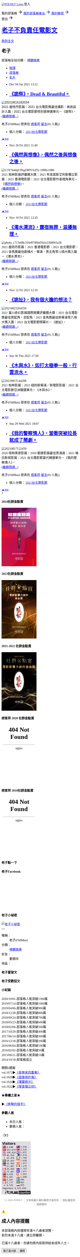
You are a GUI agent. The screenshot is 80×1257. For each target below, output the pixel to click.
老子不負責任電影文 (29, 30)
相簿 (12, 68)
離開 (22, 1250)
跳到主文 (8, 41)
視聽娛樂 (33, 60)
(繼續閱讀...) (10, 116)
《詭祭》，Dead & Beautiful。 (39, 93)
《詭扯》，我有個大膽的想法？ (40, 299)
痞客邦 (35, 124)
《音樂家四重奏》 (28, 1072)
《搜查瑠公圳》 (26, 1086)
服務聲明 (42, 1204)
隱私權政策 (69, 1200)
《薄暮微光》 (25, 1082)
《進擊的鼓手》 (15, 1104)
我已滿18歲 (9, 1250)
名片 (12, 77)
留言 (44, 124)
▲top (5, 138)
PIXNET (18, 1200)
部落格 (14, 72)
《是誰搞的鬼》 (26, 1077)
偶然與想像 (12, 184)
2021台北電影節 (36, 132)
